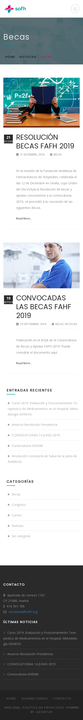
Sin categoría (21, 536)
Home (10, 57)
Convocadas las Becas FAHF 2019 (43, 306)
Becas (58, 154)
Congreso (19, 505)
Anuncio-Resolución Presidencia (34, 424)
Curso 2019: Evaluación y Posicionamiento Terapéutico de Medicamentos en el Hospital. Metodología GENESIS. (43, 408)
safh (29, 612)
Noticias (28, 57)
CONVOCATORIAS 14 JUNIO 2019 (36, 435)
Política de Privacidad (43, 707)
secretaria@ (17, 612)
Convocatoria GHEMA (27, 446)
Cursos (17, 515)
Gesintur (44, 712)
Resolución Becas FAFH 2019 (45, 141)
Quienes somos (34, 698)
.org (34, 612)
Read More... (24, 218)
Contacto (62, 698)
